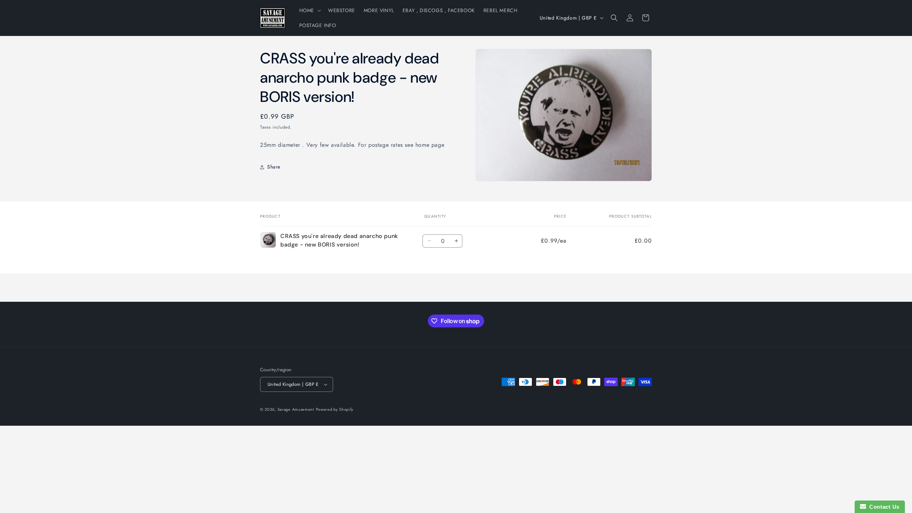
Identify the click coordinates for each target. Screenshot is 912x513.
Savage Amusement (296, 409)
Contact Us (883, 507)
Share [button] (273, 166)
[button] (309, 10)
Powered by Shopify (335, 409)
